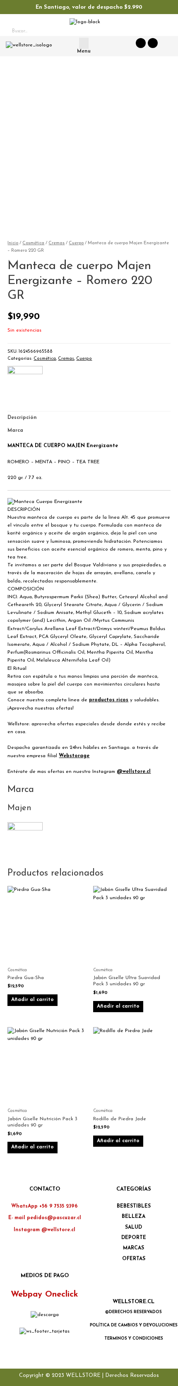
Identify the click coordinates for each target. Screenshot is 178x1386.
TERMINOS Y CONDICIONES (133, 1338)
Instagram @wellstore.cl (44, 1229)
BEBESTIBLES (134, 1206)
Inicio (12, 243)
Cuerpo (76, 243)
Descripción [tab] (22, 417)
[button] (84, 43)
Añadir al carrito (32, 999)
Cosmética (33, 243)
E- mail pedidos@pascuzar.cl (44, 1217)
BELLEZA (133, 1216)
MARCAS (133, 1248)
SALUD (133, 1227)
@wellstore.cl (134, 771)
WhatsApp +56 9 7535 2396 (44, 1206)
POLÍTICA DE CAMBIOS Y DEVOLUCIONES (134, 1325)
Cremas (56, 243)
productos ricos (108, 700)
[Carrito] (163, 32)
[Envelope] (153, 43)
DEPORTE (133, 1237)
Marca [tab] (15, 430)
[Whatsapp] (141, 43)
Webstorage (74, 755)
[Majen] (25, 383)
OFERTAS (133, 1258)
